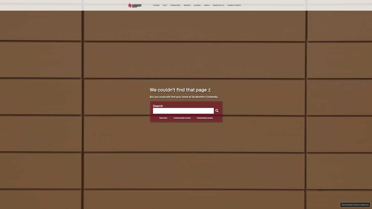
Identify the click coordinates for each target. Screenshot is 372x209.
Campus (207, 5)
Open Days (163, 118)
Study (165, 5)
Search (158, 106)
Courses (156, 5)
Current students (234, 5)
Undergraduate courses (182, 118)
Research (187, 5)
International (175, 5)
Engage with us (218, 5)
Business (197, 5)
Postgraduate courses (205, 118)
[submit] (216, 111)
